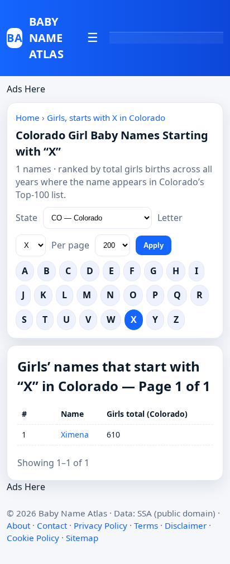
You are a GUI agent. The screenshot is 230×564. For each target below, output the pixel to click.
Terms (146, 525)
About (18, 525)
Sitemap (82, 537)
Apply (153, 245)
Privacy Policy (100, 525)
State (26, 218)
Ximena (75, 434)
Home (28, 117)
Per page (70, 245)
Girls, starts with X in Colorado (106, 117)
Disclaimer (186, 525)
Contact (52, 525)
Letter (170, 218)
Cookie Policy (33, 537)
